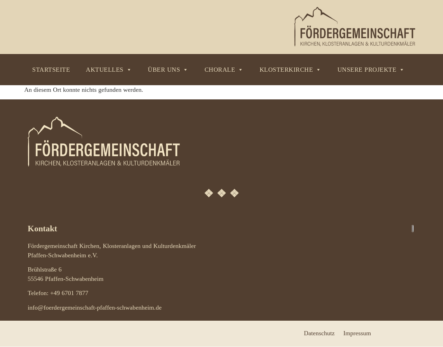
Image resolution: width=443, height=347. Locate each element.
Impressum (357, 333)
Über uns (164, 69)
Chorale (220, 69)
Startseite (51, 69)
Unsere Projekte (367, 69)
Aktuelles (105, 69)
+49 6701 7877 (69, 293)
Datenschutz (319, 333)
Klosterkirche (286, 69)
